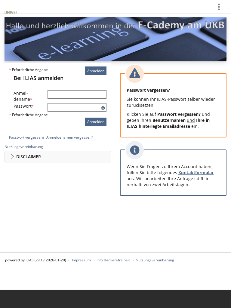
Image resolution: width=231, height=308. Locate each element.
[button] (58, 156)
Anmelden (95, 70)
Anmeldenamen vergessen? (69, 137)
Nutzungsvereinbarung (24, 146)
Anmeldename (23, 96)
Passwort (24, 106)
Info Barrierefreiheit (113, 260)
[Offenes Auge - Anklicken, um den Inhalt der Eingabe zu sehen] (103, 108)
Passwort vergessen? (26, 137)
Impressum (81, 260)
